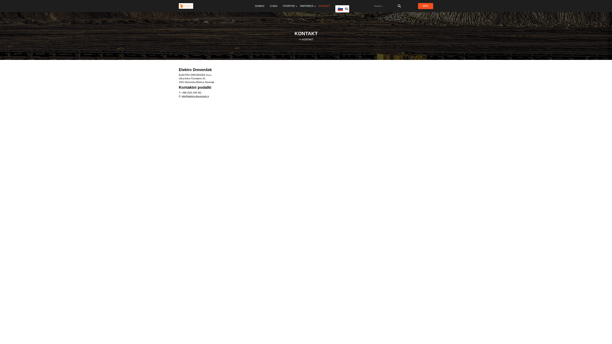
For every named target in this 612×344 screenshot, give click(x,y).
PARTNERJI (306, 6)
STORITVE (289, 6)
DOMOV (259, 6)
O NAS (273, 6)
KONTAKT (324, 6)
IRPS (425, 6)
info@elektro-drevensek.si (195, 96)
